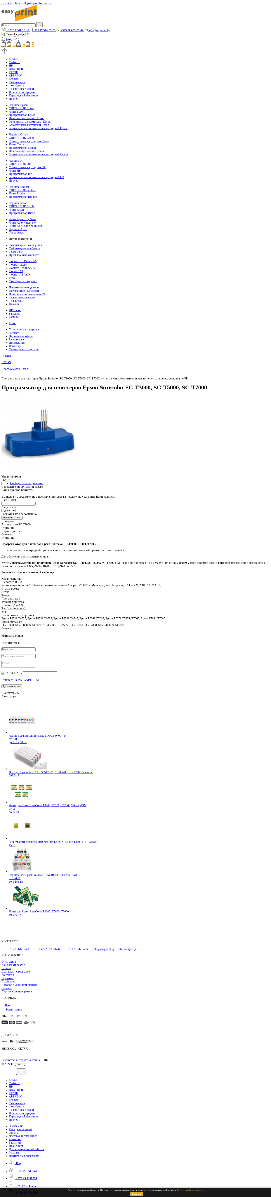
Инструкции (17, 342)
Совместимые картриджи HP (27, 167)
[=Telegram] (6, 1055)
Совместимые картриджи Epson (29, 124)
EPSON (13, 58)
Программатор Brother (23, 196)
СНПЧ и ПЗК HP (20, 163)
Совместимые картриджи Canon (29, 141)
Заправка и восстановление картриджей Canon (38, 154)
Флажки (14, 304)
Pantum (13, 316)
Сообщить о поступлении (26, 483)
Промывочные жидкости (24, 255)
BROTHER (16, 68)
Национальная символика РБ (27, 294)
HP (11, 65)
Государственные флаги (24, 290)
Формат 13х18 (18, 264)
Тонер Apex (16, 232)
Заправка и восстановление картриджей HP (36, 177)
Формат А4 (16, 271)
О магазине (8, 961)
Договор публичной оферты (19, 984)
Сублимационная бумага (24, 248)
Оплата (18, 3)
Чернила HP (16, 160)
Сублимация (17, 82)
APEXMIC (15, 75)
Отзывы (6, 988)
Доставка (7, 3)
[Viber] (10, 1055)
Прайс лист (8, 981)
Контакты (44, 3)
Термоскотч (16, 251)
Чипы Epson (16, 111)
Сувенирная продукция (24, 349)
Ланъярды (15, 346)
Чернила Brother (19, 186)
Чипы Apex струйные (22, 219)
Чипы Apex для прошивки (25, 225)
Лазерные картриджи (22, 92)
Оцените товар (10, 642)
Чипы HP (15, 170)
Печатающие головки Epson (26, 118)
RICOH (13, 72)
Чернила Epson (18, 105)
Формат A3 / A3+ (19, 274)
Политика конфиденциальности (191, 1190)
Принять (136, 1194)
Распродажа (16, 339)
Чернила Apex (18, 229)
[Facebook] (2, 1055)
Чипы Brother (17, 193)
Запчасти (14, 332)
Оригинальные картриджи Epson (30, 121)
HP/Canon (15, 310)
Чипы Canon (17, 144)
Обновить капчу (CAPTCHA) (20, 679)
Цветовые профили (21, 336)
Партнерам (31, 3)
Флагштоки (16, 300)
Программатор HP (20, 173)
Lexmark (14, 78)
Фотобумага (16, 85)
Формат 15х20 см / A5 (23, 267)
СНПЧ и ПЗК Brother (22, 190)
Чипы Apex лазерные (22, 222)
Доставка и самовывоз (15, 971)
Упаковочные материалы (24, 329)
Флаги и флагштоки (21, 88)
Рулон (12, 277)
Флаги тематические (22, 297)
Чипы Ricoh (16, 209)
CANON (14, 62)
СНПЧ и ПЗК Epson (21, 108)
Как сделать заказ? (13, 964)
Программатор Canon (22, 147)
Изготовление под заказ (24, 287)
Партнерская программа (16, 991)
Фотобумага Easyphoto (23, 281)
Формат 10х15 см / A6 (23, 261)
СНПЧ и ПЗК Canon (21, 137)
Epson (12, 323)
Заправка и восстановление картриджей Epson (38, 128)
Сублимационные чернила (26, 245)
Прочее (13, 98)
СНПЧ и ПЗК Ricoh (21, 206)
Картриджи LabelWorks (23, 95)
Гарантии (7, 978)
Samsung (14, 313)
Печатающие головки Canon (27, 151)
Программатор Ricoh (22, 213)
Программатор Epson (22, 114)
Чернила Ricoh (18, 203)
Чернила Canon (18, 134)
